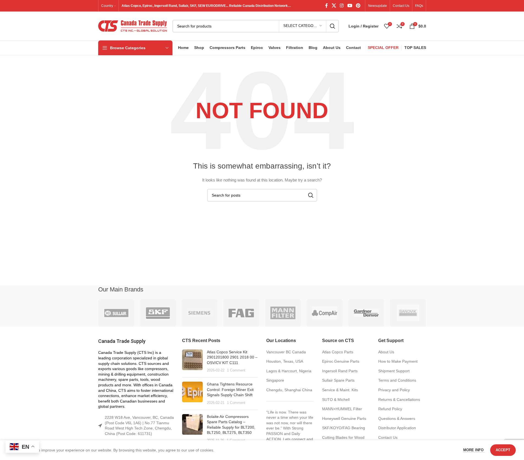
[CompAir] (324, 313)
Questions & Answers (396, 418)
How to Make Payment (398, 361)
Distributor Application (397, 428)
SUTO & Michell (336, 399)
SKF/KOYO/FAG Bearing (343, 428)
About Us (386, 352)
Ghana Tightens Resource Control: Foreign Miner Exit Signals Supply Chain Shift (230, 389)
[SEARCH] (332, 26)
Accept (503, 450)
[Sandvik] (408, 313)
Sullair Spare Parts (338, 380)
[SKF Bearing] (158, 313)
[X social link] (334, 5)
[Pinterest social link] (358, 5)
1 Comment (236, 370)
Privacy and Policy (394, 390)
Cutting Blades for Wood (343, 437)
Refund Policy (390, 409)
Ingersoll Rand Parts (340, 371)
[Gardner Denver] (366, 313)
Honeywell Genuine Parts (344, 418)
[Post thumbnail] (192, 361)
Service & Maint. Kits (340, 390)
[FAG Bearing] (241, 313)
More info (474, 450)
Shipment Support (394, 371)
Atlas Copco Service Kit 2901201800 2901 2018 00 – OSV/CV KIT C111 (232, 357)
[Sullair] (116, 313)
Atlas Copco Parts (337, 352)
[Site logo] (132, 25)
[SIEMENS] (200, 313)
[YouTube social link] (349, 5)
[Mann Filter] (283, 313)
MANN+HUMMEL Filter (342, 409)
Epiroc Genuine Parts (340, 361)
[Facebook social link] (326, 5)
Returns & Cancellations (399, 399)
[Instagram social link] (341, 5)
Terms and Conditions (397, 380)
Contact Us (387, 437)
